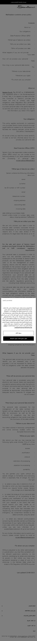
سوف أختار (18, 333)
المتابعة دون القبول (7, 300)
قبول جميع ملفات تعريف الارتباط (18, 338)
